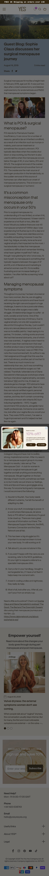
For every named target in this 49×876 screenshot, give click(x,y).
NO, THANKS (41, 444)
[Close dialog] (46, 428)
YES (31, 444)
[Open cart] (44, 9)
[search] (39, 9)
